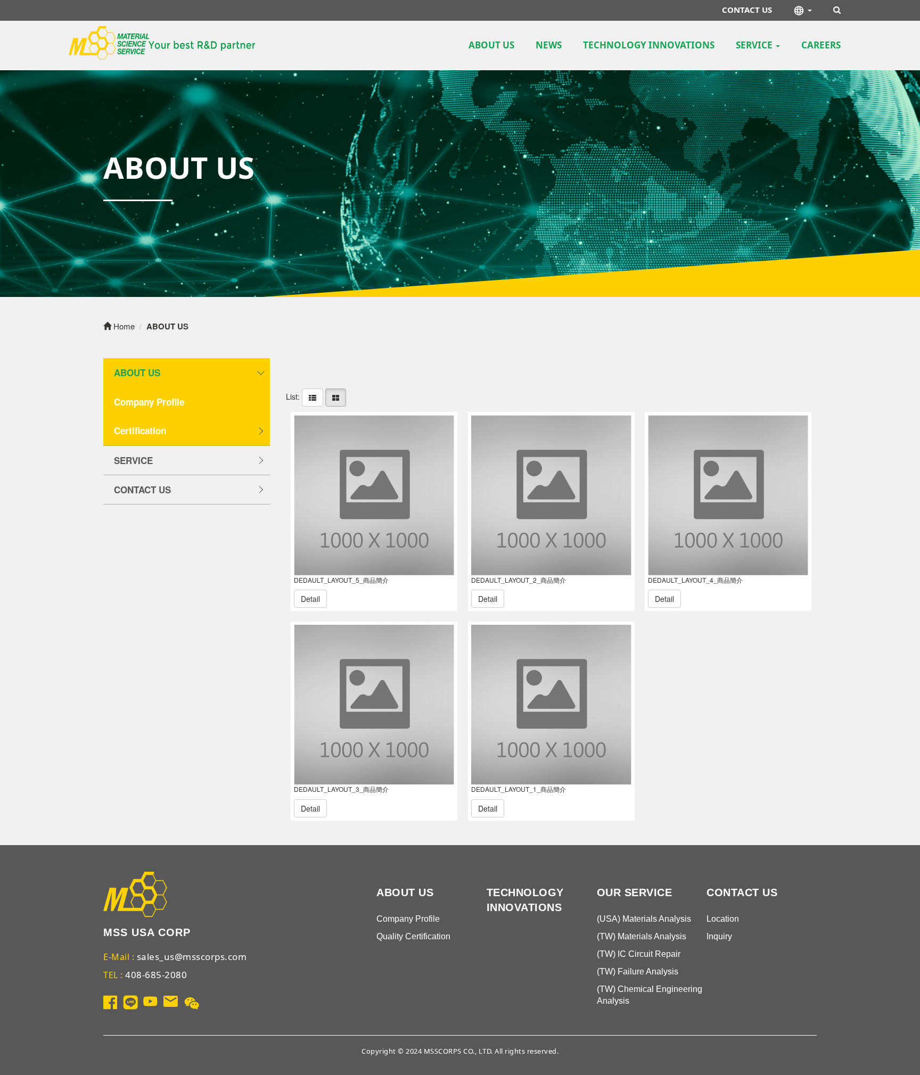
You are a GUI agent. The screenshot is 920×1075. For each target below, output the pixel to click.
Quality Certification (413, 936)
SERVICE (133, 460)
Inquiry (719, 936)
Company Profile (149, 401)
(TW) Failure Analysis (637, 971)
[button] (803, 10)
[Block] (335, 396)
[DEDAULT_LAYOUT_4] (728, 495)
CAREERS (821, 45)
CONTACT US (747, 9)
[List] (312, 396)
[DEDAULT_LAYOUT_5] (374, 495)
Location (723, 918)
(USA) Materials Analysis (644, 918)
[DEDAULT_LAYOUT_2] (551, 495)
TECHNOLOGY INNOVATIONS (648, 45)
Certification (140, 430)
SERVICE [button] (755, 45)
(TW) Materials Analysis (641, 936)
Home (123, 326)
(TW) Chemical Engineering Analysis (649, 995)
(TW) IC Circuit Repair (638, 953)
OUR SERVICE (634, 892)
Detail (310, 598)
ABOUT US (491, 45)
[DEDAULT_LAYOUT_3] (374, 705)
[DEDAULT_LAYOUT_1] (551, 705)
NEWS (549, 45)
